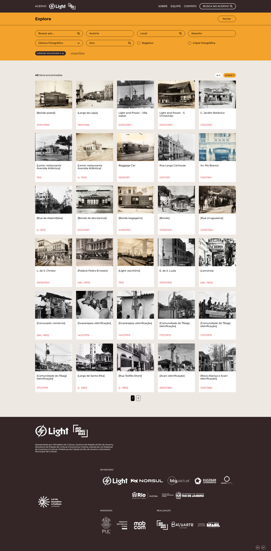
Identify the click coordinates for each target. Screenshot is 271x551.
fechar (227, 18)
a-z (218, 75)
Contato (190, 6)
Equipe (176, 6)
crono (228, 75)
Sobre (162, 6)
